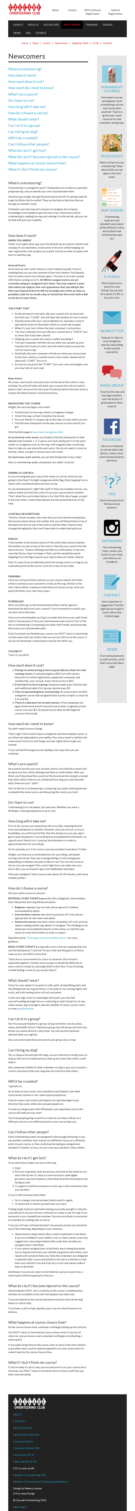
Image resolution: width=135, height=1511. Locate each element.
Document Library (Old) (26, 1448)
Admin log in (20, 1506)
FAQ (28, 32)
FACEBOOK (112, 439)
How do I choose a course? (28, 113)
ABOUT (17, 1414)
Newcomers (61, 43)
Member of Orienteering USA (29, 1475)
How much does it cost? (26, 81)
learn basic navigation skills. (48, 432)
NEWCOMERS (72, 24)
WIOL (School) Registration (92, 12)
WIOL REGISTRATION (26, 1434)
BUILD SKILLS (112, 156)
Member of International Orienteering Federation (40, 1481)
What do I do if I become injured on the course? (44, 157)
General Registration (115, 12)
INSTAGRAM (112, 541)
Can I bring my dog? (23, 132)
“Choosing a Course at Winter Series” (46, 937)
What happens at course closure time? (37, 163)
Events (47, 43)
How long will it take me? (27, 107)
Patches (107, 43)
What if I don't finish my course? (32, 169)
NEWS (17, 32)
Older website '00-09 (25, 1461)
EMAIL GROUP (112, 385)
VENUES (107, 24)
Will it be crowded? (23, 138)
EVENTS (18, 24)
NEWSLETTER (111, 331)
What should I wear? (23, 119)
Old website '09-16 (23, 1454)
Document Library (23, 1441)
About (55, 10)
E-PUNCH (112, 277)
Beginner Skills (80, 43)
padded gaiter (26, 1008)
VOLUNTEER (51, 24)
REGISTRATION (22, 1428)
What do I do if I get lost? (27, 150)
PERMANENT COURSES (112, 89)
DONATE (41, 32)
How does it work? (22, 75)
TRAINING (91, 24)
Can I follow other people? (28, 144)
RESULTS (33, 24)
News (35, 43)
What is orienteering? (24, 69)
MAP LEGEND (112, 210)
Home (25, 43)
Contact (72, 10)
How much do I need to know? (31, 88)
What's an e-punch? (23, 94)
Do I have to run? (21, 100)
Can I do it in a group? (24, 125)
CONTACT (112, 595)
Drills (96, 43)
